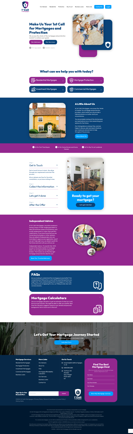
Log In (108, 7)
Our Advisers (43, 7)
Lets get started (86, 205)
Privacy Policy (38, 399)
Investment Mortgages (46, 89)
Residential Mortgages (46, 80)
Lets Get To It (66, 342)
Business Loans (79, 7)
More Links (89, 7)
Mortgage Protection (84, 80)
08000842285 (68, 368)
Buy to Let (70, 7)
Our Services (50, 42)
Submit (64, 393)
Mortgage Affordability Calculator (46, 372)
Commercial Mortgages (85, 89)
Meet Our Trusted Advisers (40, 258)
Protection (61, 7)
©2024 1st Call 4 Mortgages (24, 399)
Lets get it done (37, 194)
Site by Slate (20, 401)
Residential (53, 7)
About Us (41, 366)
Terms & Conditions (50, 399)
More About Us (81, 136)
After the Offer (37, 203)
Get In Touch (36, 164)
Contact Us (99, 7)
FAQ (40, 369)
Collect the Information (41, 185)
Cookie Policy (61, 399)
